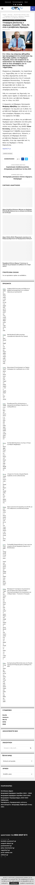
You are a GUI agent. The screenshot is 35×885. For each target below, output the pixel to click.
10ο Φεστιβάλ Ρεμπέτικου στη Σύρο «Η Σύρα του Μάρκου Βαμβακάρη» (19, 444)
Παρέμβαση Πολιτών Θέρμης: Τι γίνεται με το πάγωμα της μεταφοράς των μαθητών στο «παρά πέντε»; (17, 264)
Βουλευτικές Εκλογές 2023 (8, 20)
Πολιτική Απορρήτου (17, 2)
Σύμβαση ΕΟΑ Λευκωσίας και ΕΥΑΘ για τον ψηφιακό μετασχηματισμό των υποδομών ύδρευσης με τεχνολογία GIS (18, 290)
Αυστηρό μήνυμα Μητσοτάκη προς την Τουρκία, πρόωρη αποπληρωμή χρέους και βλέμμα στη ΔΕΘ (19, 664)
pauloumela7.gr (6, 847)
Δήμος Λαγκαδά (7, 153)
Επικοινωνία (8, 2)
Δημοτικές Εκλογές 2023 (20, 20)
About (26, 2)
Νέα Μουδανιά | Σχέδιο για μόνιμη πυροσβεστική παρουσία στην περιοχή (17, 335)
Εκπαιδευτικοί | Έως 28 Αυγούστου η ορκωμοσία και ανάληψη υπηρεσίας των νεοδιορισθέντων (17, 405)
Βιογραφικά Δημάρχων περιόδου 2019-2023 (15, 795)
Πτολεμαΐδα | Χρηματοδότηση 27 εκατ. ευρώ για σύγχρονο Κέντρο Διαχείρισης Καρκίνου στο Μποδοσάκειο (19, 546)
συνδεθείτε (23, 275)
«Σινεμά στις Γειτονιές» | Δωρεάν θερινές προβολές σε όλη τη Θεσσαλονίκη (17, 475)
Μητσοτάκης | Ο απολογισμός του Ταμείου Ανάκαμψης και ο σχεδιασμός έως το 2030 (18, 368)
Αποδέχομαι (14, 883)
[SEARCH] (30, 748)
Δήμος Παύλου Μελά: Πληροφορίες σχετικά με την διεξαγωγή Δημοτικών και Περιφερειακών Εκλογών (17, 238)
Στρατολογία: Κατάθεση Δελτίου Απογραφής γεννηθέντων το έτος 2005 (17, 168)
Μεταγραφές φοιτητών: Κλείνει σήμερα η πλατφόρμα (17, 178)
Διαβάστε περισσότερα (27, 883)
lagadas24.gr (7, 148)
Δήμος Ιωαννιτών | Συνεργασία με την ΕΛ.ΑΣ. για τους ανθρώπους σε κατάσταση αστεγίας (19, 507)
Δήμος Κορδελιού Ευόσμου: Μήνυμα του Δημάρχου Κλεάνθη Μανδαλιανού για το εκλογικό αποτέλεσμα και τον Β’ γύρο (17, 211)
